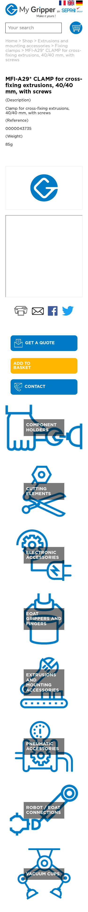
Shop (27, 41)
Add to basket (22, 366)
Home (11, 41)
